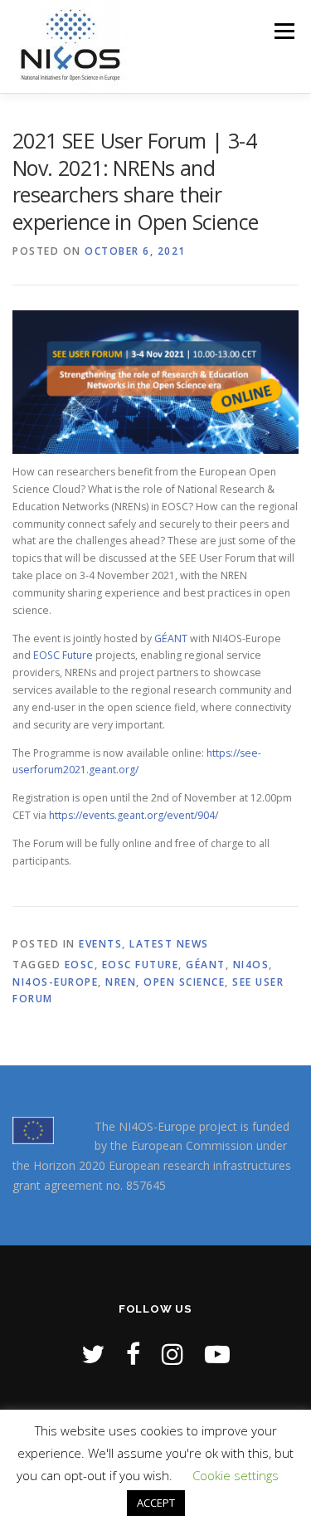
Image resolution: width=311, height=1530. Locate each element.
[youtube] (217, 1354)
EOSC (80, 964)
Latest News (169, 944)
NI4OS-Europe (55, 982)
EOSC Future (63, 655)
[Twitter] (92, 1354)
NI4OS (251, 964)
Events (100, 944)
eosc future (140, 964)
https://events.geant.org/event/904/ (133, 815)
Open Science (184, 982)
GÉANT (172, 638)
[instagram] (172, 1354)
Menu (283, 31)
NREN (120, 982)
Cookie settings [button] (235, 1475)
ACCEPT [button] (156, 1502)
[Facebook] (133, 1354)
